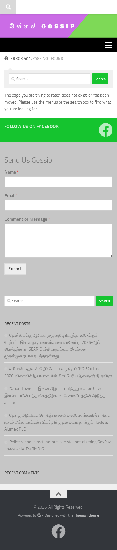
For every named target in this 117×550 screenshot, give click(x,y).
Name (12, 172)
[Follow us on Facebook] (106, 130)
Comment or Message (27, 219)
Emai (11, 195)
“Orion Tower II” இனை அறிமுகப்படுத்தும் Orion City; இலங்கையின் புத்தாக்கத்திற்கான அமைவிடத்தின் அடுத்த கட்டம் (54, 395)
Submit (15, 268)
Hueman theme (86, 515)
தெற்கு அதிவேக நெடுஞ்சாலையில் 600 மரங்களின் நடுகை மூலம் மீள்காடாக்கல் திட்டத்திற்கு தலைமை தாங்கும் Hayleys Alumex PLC (57, 422)
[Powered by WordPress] (39, 515)
